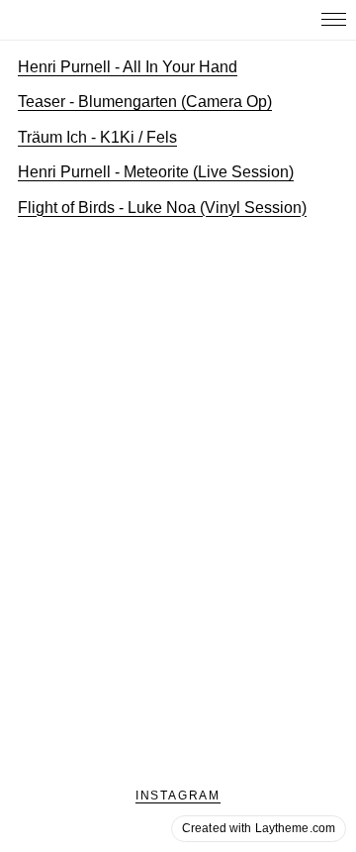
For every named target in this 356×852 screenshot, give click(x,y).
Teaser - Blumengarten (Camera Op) (145, 101)
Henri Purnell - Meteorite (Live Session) (156, 171)
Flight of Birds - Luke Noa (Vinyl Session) (162, 207)
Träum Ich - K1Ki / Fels (97, 137)
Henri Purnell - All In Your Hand (127, 66)
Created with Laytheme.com (258, 828)
